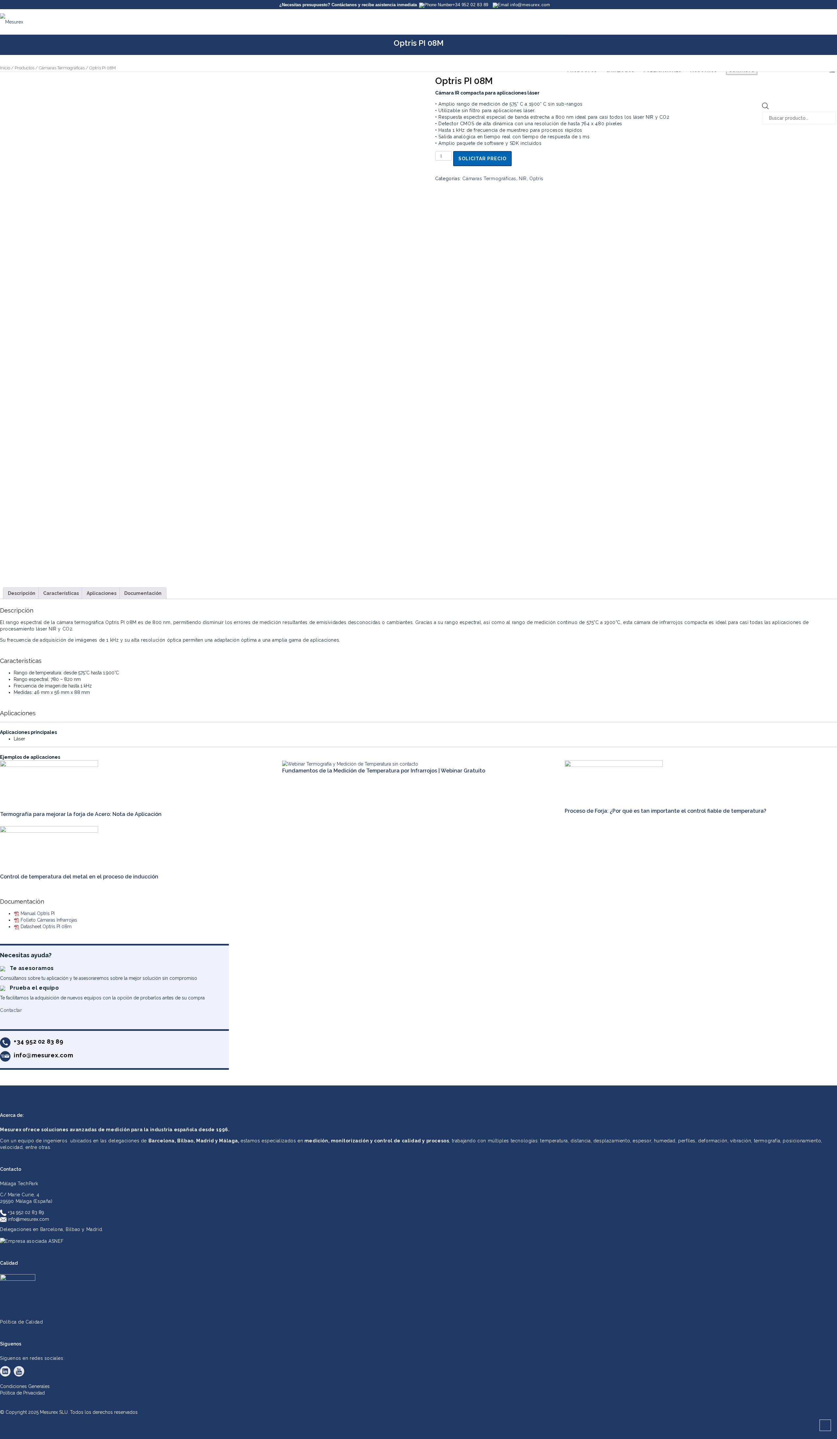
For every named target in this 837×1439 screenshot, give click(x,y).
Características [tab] (61, 593)
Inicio (5, 67)
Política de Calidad (21, 1322)
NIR (523, 178)
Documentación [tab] (143, 593)
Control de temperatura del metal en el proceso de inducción (79, 877)
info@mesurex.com (28, 1219)
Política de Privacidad (22, 1393)
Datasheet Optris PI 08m (46, 926)
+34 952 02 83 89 (25, 1212)
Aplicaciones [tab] (101, 593)
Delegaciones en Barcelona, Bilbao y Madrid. (51, 1229)
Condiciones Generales (25, 1386)
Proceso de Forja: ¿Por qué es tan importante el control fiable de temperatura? (665, 811)
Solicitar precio (482, 158)
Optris (536, 178)
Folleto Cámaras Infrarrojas (49, 920)
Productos (24, 67)
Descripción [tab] (21, 593)
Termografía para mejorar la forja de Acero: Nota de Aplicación (81, 814)
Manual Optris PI (38, 913)
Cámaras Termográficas (62, 67)
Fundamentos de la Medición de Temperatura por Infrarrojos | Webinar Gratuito (383, 771)
